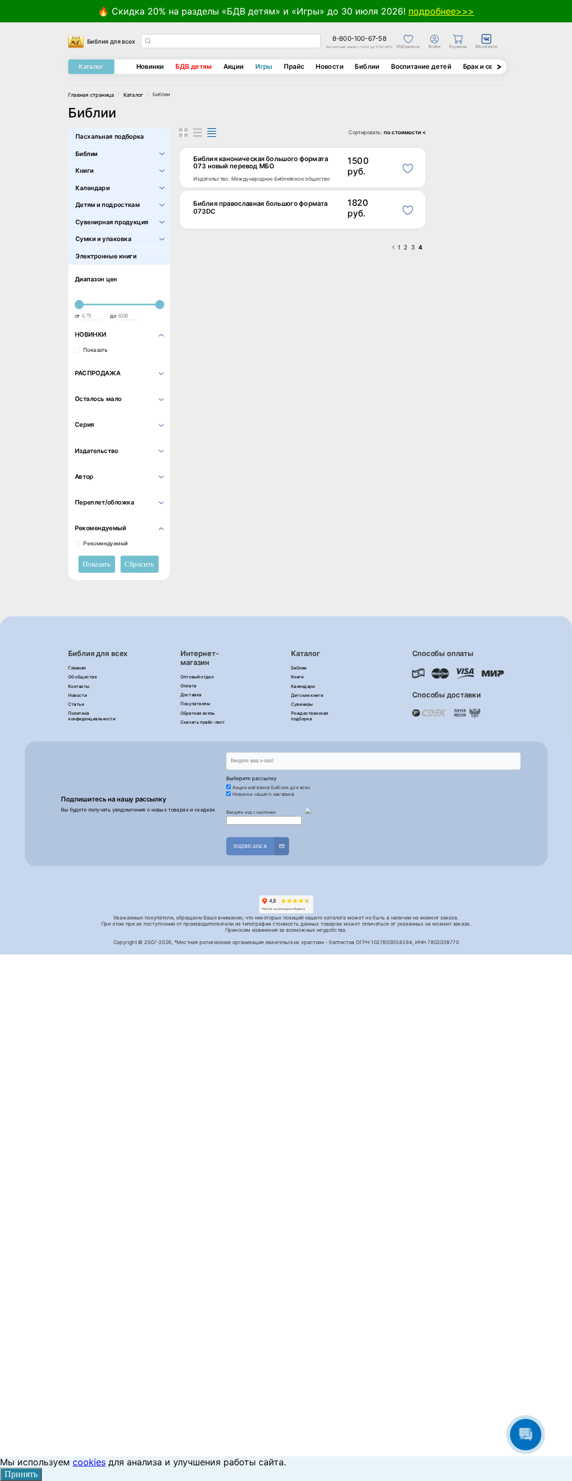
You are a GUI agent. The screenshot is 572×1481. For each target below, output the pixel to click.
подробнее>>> (441, 11)
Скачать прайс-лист (202, 722)
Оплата (188, 685)
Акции (233, 66)
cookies (89, 1462)
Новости (329, 66)
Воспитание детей (421, 66)
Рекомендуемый (105, 543)
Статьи (76, 704)
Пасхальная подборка (109, 136)
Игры (263, 66)
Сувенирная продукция (112, 221)
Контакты (78, 686)
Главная (77, 668)
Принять (20, 1474)
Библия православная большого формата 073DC (260, 207)
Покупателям (195, 704)
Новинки (150, 66)
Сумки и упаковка (103, 239)
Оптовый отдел (196, 677)
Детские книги (307, 695)
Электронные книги (105, 256)
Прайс (294, 66)
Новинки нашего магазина (263, 794)
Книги (84, 170)
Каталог (91, 66)
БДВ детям (193, 66)
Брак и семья (484, 66)
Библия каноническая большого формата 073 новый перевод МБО (260, 162)
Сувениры (302, 704)
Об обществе (82, 677)
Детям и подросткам (107, 205)
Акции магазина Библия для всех (271, 787)
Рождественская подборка (309, 715)
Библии (367, 66)
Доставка (191, 694)
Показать (95, 349)
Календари (92, 187)
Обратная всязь (197, 713)
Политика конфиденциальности (92, 715)
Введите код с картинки (251, 812)
